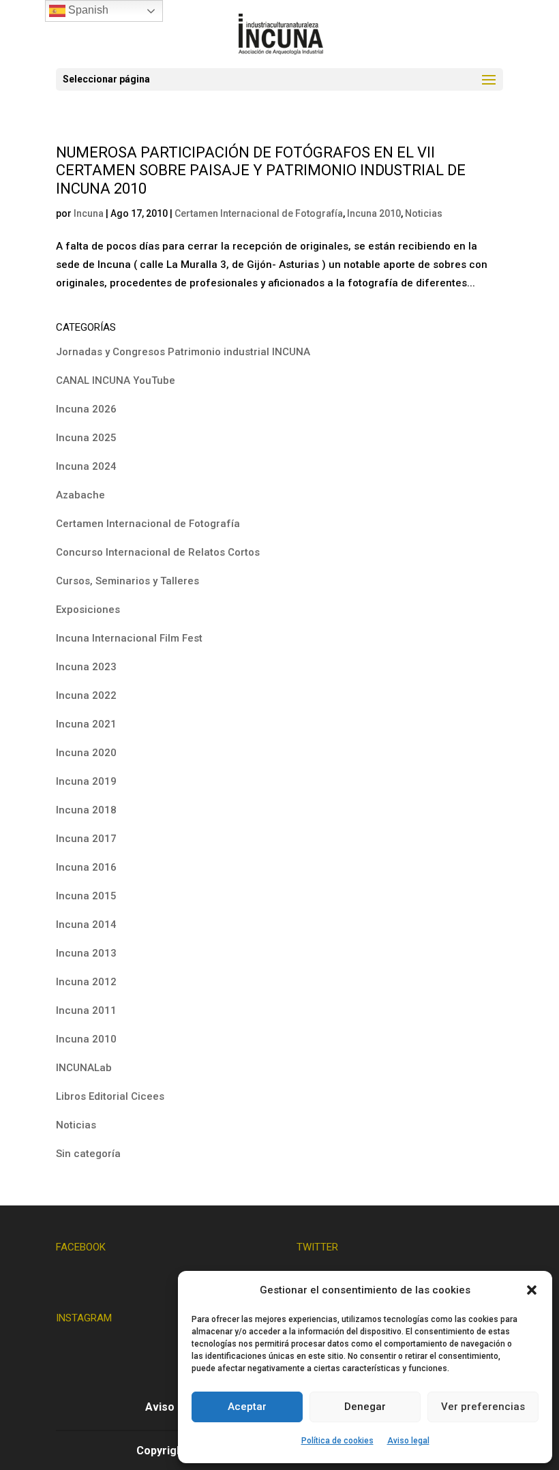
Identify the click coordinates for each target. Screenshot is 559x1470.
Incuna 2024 (86, 466)
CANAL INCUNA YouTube (115, 380)
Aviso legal (408, 1440)
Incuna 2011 (86, 1010)
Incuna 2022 (86, 695)
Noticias (423, 213)
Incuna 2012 (86, 982)
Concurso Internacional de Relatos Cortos (158, 552)
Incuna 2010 (374, 213)
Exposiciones (88, 609)
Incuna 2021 (86, 724)
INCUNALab (84, 1068)
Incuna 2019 (86, 781)
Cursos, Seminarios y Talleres (127, 581)
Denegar (365, 1406)
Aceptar (247, 1406)
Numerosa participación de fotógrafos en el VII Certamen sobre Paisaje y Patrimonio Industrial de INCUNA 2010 (261, 170)
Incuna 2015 (86, 896)
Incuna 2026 (86, 409)
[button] (532, 1290)
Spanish (86, 10)
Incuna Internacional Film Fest (129, 638)
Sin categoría (88, 1154)
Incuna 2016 (86, 867)
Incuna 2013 (86, 953)
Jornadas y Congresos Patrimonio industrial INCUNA (183, 352)
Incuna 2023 (86, 667)
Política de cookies (337, 1440)
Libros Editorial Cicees (110, 1096)
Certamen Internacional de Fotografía (259, 213)
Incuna (89, 213)
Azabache (80, 495)
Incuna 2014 (86, 924)
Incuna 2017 (86, 838)
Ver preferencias (483, 1406)
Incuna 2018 (86, 810)
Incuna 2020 (86, 753)
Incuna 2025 (86, 438)
